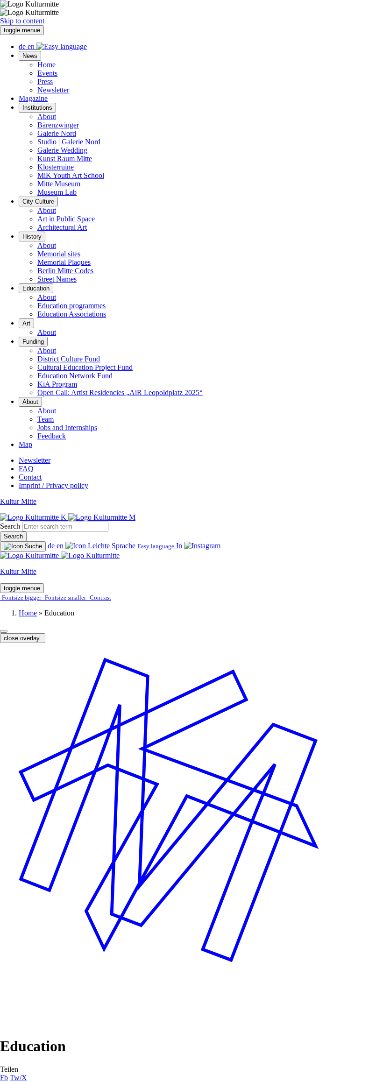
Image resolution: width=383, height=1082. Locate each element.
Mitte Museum (58, 184)
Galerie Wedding (62, 150)
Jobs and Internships (67, 427)
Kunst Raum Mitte (64, 159)
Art (26, 323)
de (23, 46)
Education (36, 288)
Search (10, 526)
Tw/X (18, 1078)
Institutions (37, 107)
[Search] (23, 546)
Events (47, 73)
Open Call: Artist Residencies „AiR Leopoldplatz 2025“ (120, 392)
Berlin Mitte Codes (65, 271)
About (46, 116)
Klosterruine (55, 167)
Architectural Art (62, 227)
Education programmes (71, 306)
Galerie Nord (56, 133)
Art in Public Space (66, 219)
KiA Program (57, 384)
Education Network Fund (75, 376)
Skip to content (22, 21)
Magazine (33, 98)
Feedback (51, 436)
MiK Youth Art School (70, 175)
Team (45, 419)
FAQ (26, 469)
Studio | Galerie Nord (68, 142)
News (29, 55)
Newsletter (53, 90)
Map (25, 444)
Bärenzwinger (58, 125)
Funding (33, 341)
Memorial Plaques (64, 262)
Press (45, 81)
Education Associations (71, 314)
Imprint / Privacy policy (53, 485)
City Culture (38, 201)
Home (46, 65)
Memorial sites (58, 254)
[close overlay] (3, 631)
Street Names (57, 279)
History (32, 236)
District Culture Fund (68, 359)
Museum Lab (57, 192)
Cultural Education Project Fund (85, 367)
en (32, 46)
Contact (30, 477)
